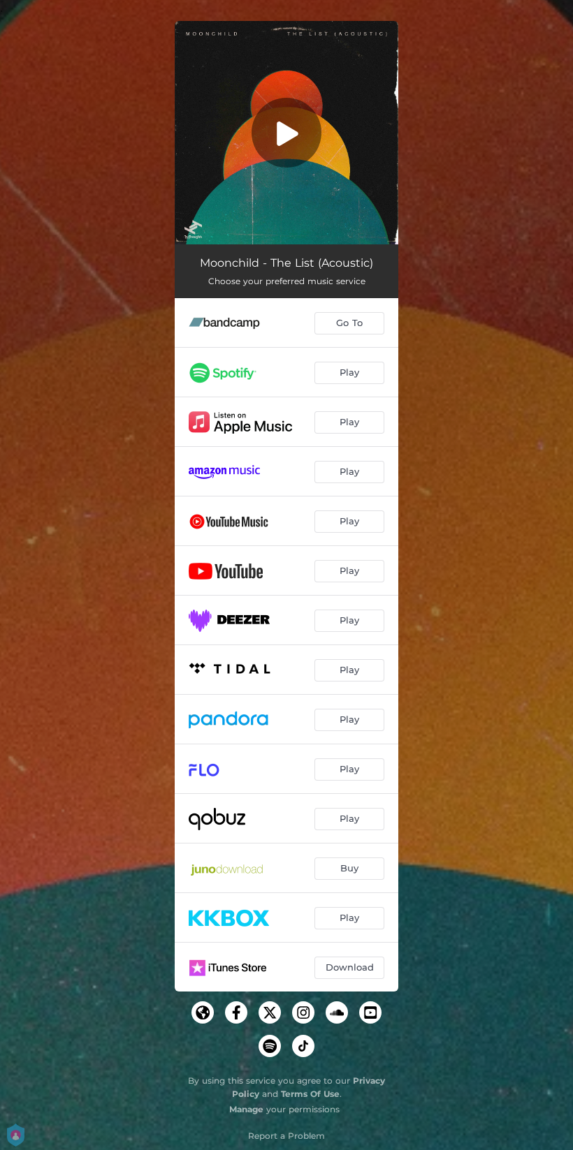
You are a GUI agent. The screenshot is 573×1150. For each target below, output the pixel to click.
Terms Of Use (310, 1094)
